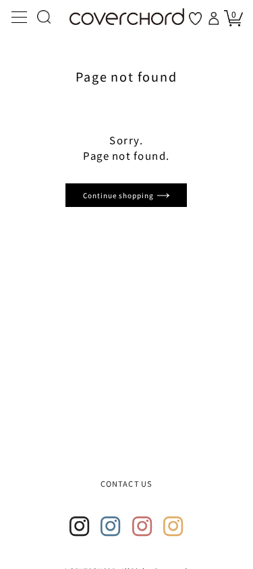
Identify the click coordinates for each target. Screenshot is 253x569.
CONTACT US (126, 483)
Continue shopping (120, 195)
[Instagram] (79, 526)
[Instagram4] (173, 526)
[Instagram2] (111, 526)
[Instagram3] (142, 526)
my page (215, 18)
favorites (195, 18)
